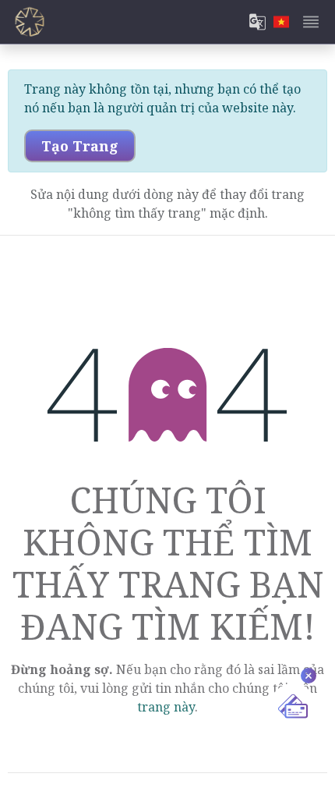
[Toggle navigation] (310, 21)
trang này (166, 706)
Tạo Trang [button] (79, 146)
